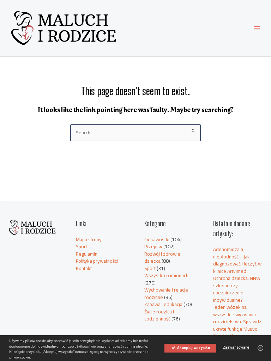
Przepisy (153, 246)
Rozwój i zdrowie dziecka (162, 257)
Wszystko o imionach (166, 275)
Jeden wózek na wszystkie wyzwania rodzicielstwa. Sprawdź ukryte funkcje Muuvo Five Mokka (237, 321)
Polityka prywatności (97, 260)
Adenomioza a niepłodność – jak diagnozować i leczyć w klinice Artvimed (237, 260)
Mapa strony (89, 239)
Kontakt (84, 268)
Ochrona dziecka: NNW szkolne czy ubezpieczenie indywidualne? (236, 289)
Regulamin (86, 253)
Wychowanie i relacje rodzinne (166, 293)
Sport (81, 246)
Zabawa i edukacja (163, 304)
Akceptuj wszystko (193, 347)
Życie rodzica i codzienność (159, 315)
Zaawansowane (236, 347)
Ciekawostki (156, 239)
